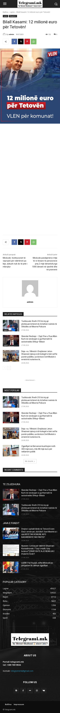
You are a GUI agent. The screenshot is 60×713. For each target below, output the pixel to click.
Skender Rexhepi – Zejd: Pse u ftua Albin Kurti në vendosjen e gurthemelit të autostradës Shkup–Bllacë (39, 339)
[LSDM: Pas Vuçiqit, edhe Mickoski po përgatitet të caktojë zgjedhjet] (11, 567)
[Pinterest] (27, 41)
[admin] (4, 34)
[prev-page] (4, 368)
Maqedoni (13, 16)
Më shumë (29, 461)
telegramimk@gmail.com (22, 671)
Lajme (12, 12)
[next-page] (9, 368)
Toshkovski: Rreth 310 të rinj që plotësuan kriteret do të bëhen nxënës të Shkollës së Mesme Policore (39, 324)
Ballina (5, 12)
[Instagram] (37, 690)
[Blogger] (16, 690)
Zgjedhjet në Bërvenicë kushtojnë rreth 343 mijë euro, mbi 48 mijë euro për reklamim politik (38, 449)
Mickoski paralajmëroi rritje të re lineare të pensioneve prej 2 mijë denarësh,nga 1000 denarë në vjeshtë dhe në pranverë (44, 264)
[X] (21, 41)
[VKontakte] (43, 690)
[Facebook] (14, 41)
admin (11, 34)
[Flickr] (30, 690)
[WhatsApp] (33, 41)
